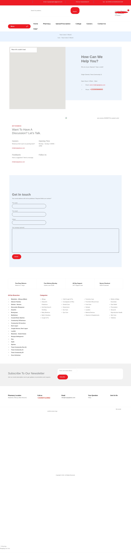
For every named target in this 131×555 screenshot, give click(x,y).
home (59, 37)
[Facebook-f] (39, 157)
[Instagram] (42, 157)
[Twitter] (44, 157)
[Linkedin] (47, 157)
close (8, 548)
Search (75, 11)
